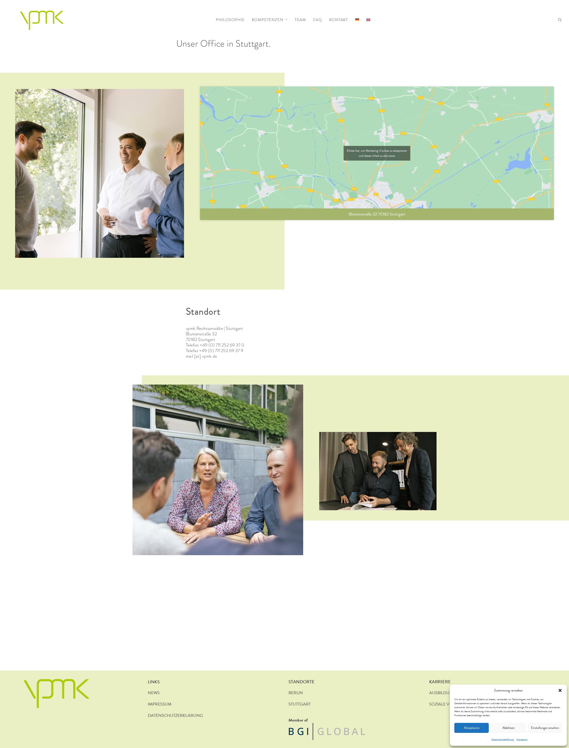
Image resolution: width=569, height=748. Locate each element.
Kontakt (338, 20)
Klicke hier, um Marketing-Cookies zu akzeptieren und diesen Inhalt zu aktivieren (377, 153)
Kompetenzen (267, 20)
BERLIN (296, 693)
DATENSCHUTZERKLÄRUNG (175, 715)
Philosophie (230, 20)
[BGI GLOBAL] (327, 731)
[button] (560, 690)
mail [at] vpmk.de (201, 356)
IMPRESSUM (159, 704)
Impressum (521, 739)
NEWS (154, 693)
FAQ (317, 20)
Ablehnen (508, 727)
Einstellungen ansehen (545, 727)
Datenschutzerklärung (502, 739)
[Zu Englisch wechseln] (368, 18)
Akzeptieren (471, 727)
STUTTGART (300, 704)
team (300, 20)
